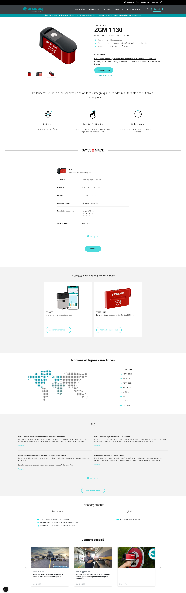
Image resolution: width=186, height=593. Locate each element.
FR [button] (139, 2)
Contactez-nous (104, 70)
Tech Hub (119, 9)
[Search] (147, 9)
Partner (156, 2)
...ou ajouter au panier (103, 75)
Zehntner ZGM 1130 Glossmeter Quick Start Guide (57, 525)
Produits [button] (107, 9)
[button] (161, 2)
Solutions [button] (80, 9)
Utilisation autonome (103, 59)
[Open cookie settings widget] (5, 589)
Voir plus (21, 445)
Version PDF (93, 249)
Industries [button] (94, 9)
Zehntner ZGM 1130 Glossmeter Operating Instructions (59, 522)
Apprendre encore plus (58, 330)
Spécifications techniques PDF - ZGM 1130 (55, 519)
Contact (157, 9)
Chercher (146, 2)
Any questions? (93, 490)
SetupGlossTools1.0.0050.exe (130, 519)
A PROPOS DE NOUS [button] (135, 9)
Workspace (130, 2)
